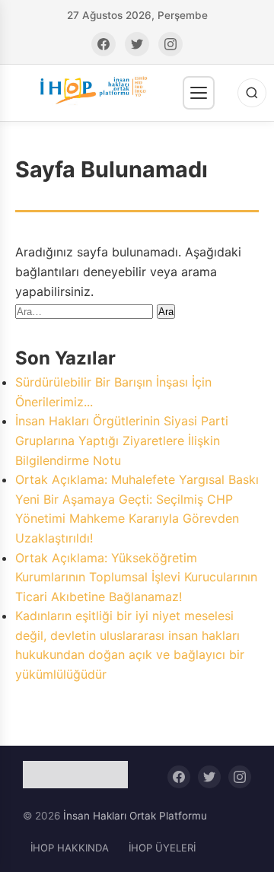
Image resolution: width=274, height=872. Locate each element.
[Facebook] (103, 44)
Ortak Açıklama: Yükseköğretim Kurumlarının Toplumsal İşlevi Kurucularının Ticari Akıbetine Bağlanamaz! (136, 577)
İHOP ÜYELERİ (162, 848)
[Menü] (199, 93)
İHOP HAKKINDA (69, 848)
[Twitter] (137, 44)
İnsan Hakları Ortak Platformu (135, 816)
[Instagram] (170, 44)
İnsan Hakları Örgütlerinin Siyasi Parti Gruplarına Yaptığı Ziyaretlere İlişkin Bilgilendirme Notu (121, 440)
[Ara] (251, 92)
